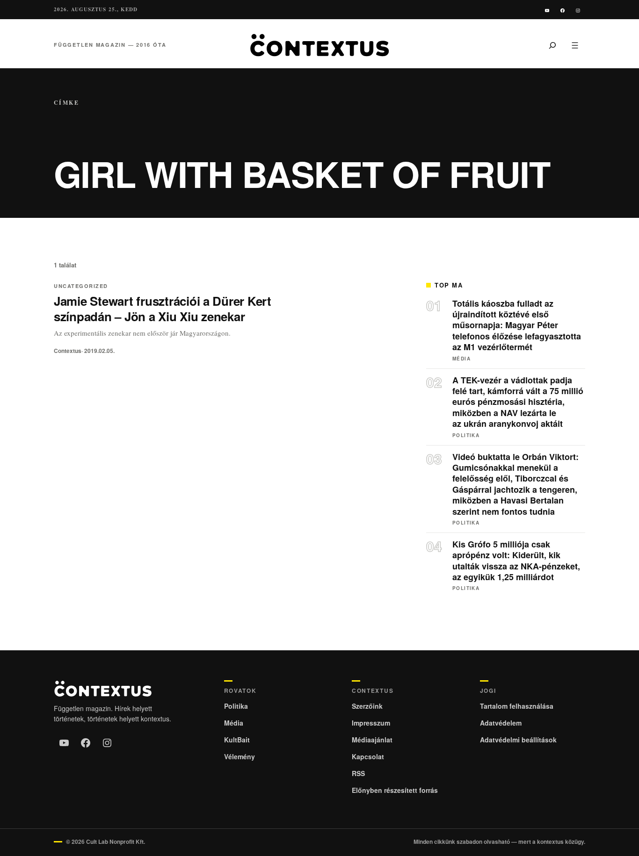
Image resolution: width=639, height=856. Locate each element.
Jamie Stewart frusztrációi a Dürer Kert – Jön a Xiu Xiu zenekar (162, 308)
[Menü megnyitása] (575, 45)
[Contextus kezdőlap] (319, 45)
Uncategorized (81, 285)
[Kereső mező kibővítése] (552, 45)
